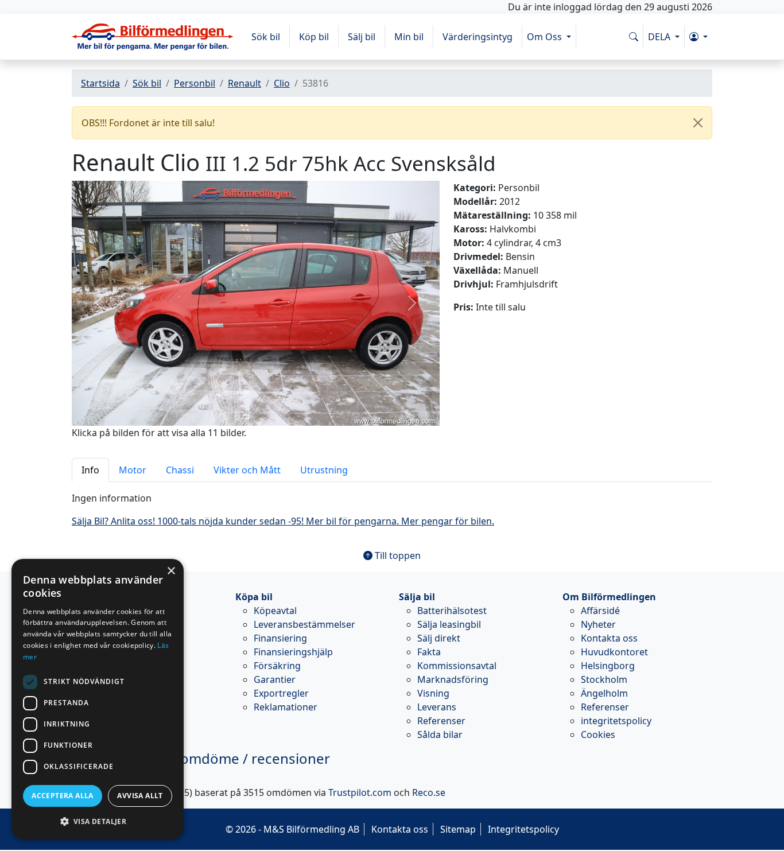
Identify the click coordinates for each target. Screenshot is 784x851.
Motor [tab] (132, 470)
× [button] (170, 571)
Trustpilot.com (359, 792)
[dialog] (97, 699)
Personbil (194, 83)
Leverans (436, 707)
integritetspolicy (616, 720)
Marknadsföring (452, 679)
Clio (282, 83)
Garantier (275, 679)
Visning (433, 693)
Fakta (429, 652)
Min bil (409, 36)
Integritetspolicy (523, 829)
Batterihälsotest (452, 610)
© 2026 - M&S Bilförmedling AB (292, 829)
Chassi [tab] (180, 470)
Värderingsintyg (478, 36)
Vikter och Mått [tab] (247, 470)
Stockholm (604, 679)
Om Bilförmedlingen (609, 596)
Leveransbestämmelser (304, 624)
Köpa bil (254, 596)
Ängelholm (604, 693)
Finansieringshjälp (293, 652)
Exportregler (281, 693)
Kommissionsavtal (456, 665)
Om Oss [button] (545, 36)
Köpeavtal (275, 610)
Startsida (100, 83)
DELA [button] (660, 36)
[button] (698, 36)
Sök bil (265, 36)
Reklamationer (285, 707)
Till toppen (396, 555)
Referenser (441, 720)
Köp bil (314, 36)
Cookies (598, 734)
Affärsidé (600, 610)
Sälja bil (417, 596)
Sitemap (458, 829)
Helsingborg (608, 665)
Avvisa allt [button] (139, 796)
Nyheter (598, 624)
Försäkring (277, 665)
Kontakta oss (609, 638)
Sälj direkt (438, 638)
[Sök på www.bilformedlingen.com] (633, 36)
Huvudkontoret (614, 652)
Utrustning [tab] (324, 470)
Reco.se (428, 792)
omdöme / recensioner (201, 758)
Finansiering (280, 638)
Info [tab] (90, 470)
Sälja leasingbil (449, 624)
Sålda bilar (440, 734)
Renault (244, 83)
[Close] (698, 123)
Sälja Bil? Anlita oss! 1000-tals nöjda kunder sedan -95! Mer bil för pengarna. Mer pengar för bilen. (283, 521)
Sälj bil (361, 36)
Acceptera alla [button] (63, 796)
